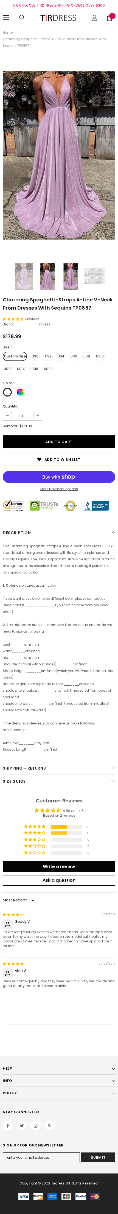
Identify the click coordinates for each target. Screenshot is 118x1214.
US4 (61, 356)
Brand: (8, 324)
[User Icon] (94, 18)
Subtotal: (10, 426)
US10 (100, 356)
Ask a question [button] (59, 880)
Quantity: (10, 406)
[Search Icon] (22, 18)
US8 (86, 356)
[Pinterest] (50, 1125)
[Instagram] (36, 1125)
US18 (48, 368)
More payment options (59, 489)
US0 (35, 356)
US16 (34, 368)
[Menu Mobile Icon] (6, 17)
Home (8, 32)
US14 (21, 368)
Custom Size (15, 356)
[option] (59, 155)
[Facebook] (8, 1125)
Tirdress (43, 324)
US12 (7, 368)
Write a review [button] (59, 866)
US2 (48, 356)
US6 (74, 356)
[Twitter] (22, 1125)
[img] (13, 914)
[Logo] (59, 17)
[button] (13, 319)
